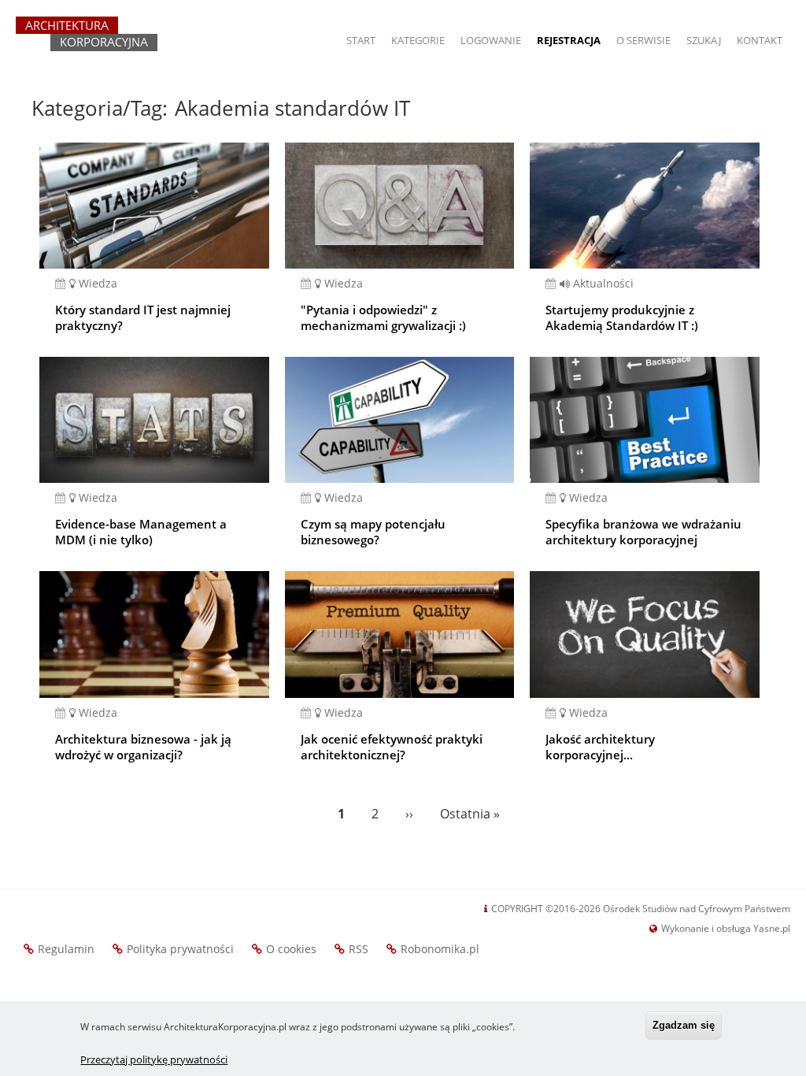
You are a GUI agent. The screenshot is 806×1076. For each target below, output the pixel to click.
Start (360, 40)
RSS (358, 948)
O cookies (291, 948)
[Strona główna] (86, 41)
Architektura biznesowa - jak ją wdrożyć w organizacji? (143, 746)
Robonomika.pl (440, 948)
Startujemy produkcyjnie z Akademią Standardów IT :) (621, 317)
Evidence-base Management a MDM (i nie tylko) (141, 531)
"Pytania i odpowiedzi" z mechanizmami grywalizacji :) (383, 317)
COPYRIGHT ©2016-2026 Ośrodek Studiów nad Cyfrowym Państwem (640, 908)
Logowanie (490, 40)
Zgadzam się (684, 1025)
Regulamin (66, 948)
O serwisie (643, 40)
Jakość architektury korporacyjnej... (600, 746)
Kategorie (418, 40)
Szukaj (703, 40)
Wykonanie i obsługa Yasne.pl (725, 928)
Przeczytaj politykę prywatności (153, 1059)
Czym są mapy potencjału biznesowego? (373, 531)
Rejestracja (569, 40)
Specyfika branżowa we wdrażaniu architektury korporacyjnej (643, 531)
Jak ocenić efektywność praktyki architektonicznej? (391, 746)
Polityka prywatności (180, 948)
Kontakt (759, 40)
